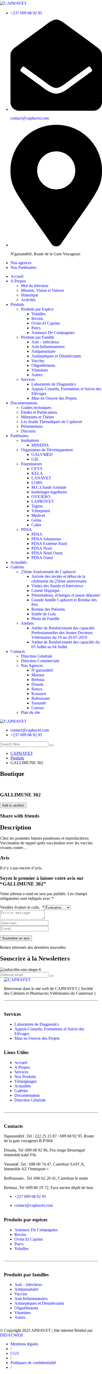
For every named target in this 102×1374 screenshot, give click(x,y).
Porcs (36, 328)
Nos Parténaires (23, 267)
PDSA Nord (41, 548)
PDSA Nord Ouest (47, 553)
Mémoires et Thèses (37, 417)
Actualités (18, 562)
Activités (28, 300)
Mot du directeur (34, 285)
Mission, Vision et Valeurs (42, 290)
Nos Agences (32, 665)
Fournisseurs (31, 464)
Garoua (37, 707)
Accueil (16, 276)
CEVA (37, 468)
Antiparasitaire (43, 351)
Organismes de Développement (47, 450)
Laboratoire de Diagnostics (53, 384)
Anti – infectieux (45, 342)
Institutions (30, 440)
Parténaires (19, 436)
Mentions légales (24, 1344)
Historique (29, 295)
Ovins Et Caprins (45, 323)
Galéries (17, 567)
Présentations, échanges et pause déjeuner (65, 595)
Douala (37, 684)
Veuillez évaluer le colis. (22, 907)
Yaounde (38, 703)
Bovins (37, 318)
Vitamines (39, 370)
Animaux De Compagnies (53, 332)
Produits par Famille (37, 337)
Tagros (37, 506)
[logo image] (13, 721)
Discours (28, 431)
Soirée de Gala (43, 614)
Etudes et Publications (39, 412)
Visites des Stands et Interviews (57, 586)
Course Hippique (45, 590)
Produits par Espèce (37, 309)
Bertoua (37, 679)
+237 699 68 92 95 (26, 13)
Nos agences (20, 263)
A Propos (18, 281)
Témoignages (25, 1081)
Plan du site (30, 712)
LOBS (36, 482)
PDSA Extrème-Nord (49, 543)
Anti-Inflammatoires (48, 346)
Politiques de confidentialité (33, 1362)
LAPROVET (42, 501)
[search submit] (51, 745)
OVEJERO (40, 496)
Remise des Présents (48, 609)
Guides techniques (36, 407)
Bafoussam (40, 698)
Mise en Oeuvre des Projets (54, 398)
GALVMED (42, 454)
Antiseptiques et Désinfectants (56, 356)
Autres (36, 375)
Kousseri (38, 693)
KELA (37, 473)
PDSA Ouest (42, 557)
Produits (17, 304)
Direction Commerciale (40, 661)
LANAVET (41, 478)
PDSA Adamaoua (46, 539)
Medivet (38, 515)
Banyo (36, 689)
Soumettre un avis (16, 938)
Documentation (27, 1095)
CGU (15, 1353)
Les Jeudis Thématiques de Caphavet (51, 421)
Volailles (38, 314)
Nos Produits (25, 1076)
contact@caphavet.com (29, 118)
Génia (36, 520)
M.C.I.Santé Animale (48, 487)
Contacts (17, 651)
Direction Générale (36, 656)
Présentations (32, 426)
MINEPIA (40, 445)
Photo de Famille (45, 618)
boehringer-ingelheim (49, 492)
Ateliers (27, 623)
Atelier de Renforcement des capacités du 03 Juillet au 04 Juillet (65, 644)
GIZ (34, 459)
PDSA (26, 529)
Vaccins (37, 360)
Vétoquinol (40, 511)
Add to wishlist (13, 805)
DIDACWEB (11, 1335)
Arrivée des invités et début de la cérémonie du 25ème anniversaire (59, 578)
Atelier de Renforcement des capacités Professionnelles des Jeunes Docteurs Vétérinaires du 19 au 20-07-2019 (62, 633)
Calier (36, 525)
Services (28, 379)
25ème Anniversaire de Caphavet (48, 572)
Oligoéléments (43, 365)
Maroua (37, 675)
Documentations (23, 403)
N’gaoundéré (42, 670)
